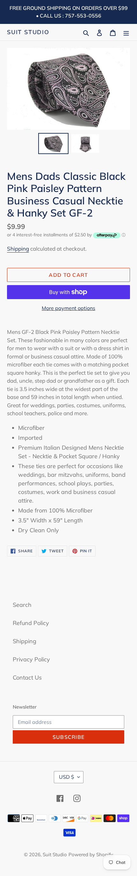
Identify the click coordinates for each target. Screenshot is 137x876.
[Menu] (126, 32)
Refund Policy (31, 623)
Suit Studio (28, 32)
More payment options (68, 308)
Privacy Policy (31, 659)
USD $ (66, 777)
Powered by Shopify (90, 854)
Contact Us (27, 677)
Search (22, 604)
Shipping (18, 248)
